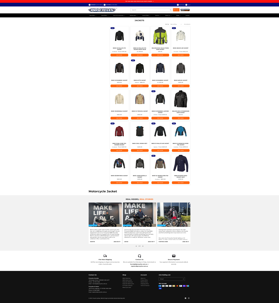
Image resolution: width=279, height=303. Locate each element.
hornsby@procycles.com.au (138, 264)
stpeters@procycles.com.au (139, 266)
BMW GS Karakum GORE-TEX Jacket (181, 144)
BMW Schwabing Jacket (119, 80)
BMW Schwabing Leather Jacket (160, 111)
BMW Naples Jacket (180, 80)
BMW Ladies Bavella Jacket (140, 176)
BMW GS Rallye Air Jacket (160, 143)
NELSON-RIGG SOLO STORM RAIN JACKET (160, 48)
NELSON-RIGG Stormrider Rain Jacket (180, 111)
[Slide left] (136, 246)
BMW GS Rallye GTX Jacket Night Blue (139, 48)
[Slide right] (142, 246)
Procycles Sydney (96, 298)
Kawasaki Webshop (128, 282)
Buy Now (119, 55)
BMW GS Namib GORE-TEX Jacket (160, 176)
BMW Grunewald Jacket (119, 111)
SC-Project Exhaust (127, 285)
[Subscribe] (183, 279)
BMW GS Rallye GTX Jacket (119, 48)
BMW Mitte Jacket (140, 80)
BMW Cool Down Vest (139, 143)
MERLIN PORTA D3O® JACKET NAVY (180, 176)
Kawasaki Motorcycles (128, 283)
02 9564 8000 (96, 290)
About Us (143, 278)
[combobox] (151, 10)
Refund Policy (144, 282)
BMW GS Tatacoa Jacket (140, 111)
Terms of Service (145, 285)
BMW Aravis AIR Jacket (180, 48)
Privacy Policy (144, 280)
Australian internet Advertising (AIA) (117, 298)
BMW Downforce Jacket (119, 175)
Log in (189, 4)
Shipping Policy (145, 283)
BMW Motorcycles (127, 280)
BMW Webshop (126, 278)
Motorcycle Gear (127, 287)
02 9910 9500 (96, 282)
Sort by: (167, 24)
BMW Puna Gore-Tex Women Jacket (119, 144)
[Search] (170, 9)
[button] (93, 15)
